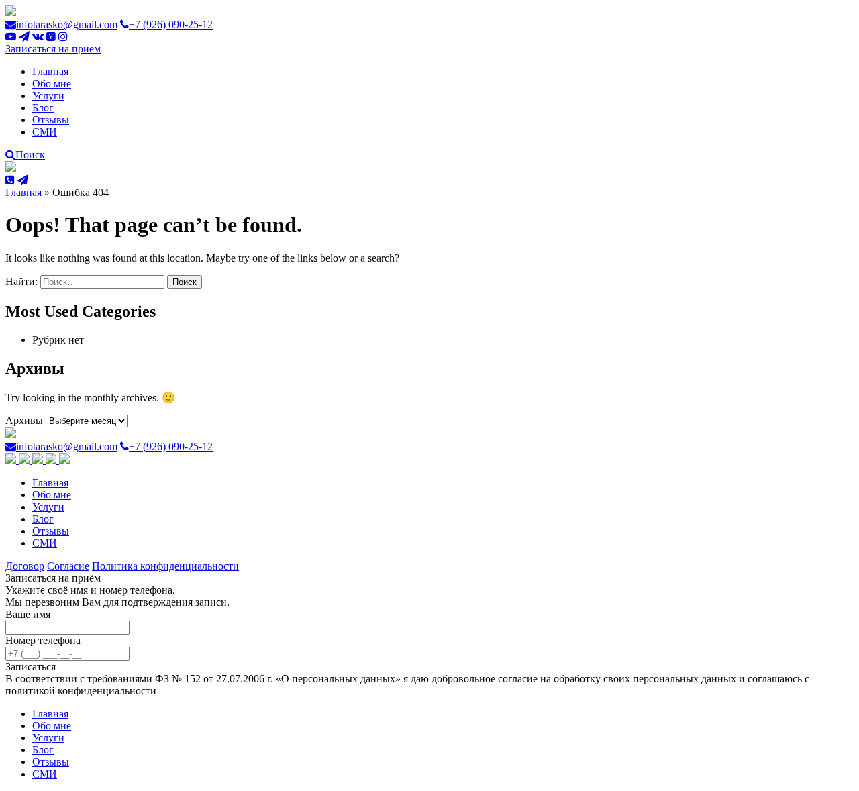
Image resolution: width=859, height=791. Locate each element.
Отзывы (50, 119)
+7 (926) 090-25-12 (171, 24)
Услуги (48, 95)
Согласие (68, 566)
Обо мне (51, 83)
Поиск (30, 154)
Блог (43, 107)
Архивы (24, 420)
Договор (24, 566)
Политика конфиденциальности (165, 566)
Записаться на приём (53, 48)
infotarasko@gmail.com (66, 24)
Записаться (30, 666)
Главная (50, 71)
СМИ (44, 132)
